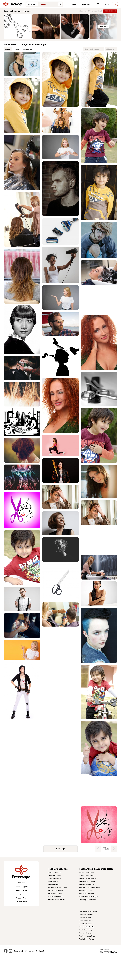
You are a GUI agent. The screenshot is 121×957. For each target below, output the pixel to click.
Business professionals (56, 900)
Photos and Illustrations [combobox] (92, 49)
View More (102, 26)
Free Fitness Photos (86, 921)
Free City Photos (85, 918)
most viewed (27, 49)
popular (8, 49)
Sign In (107, 4)
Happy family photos (55, 872)
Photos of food (53, 884)
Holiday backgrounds (55, 896)
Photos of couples (54, 875)
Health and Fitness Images (88, 896)
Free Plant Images (85, 924)
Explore (73, 4)
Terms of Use (21, 898)
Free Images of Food (86, 890)
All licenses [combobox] (110, 49)
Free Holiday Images (86, 930)
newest (17, 49)
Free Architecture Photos (88, 912)
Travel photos (53, 881)
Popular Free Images (86, 875)
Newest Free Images (86, 872)
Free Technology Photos (87, 936)
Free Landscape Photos (87, 878)
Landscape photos (54, 878)
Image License (21, 890)
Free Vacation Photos (86, 893)
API (21, 894)
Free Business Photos (87, 884)
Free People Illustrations (87, 900)
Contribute (86, 4)
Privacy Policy (21, 902)
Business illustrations (55, 890)
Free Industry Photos (86, 939)
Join (114, 4)
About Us (21, 883)
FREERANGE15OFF (110, 11)
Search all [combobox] (31, 4)
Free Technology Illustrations (89, 887)
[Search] (60, 4)
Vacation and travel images (57, 887)
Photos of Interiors (85, 933)
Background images (55, 893)
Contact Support (21, 887)
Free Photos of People (87, 881)
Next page (60, 849)
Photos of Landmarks (86, 927)
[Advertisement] (99, 300)
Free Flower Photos (86, 915)
